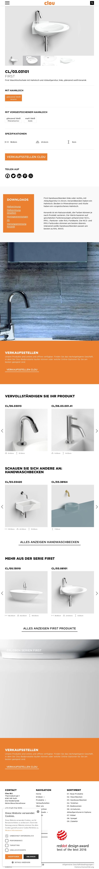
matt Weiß (30, 119)
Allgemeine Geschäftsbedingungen (77, 864)
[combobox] (38, 811)
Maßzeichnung (14, 206)
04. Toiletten (72, 803)
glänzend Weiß (13, 98)
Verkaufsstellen (42, 803)
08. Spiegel (72, 818)
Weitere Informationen (13, 830)
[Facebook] (7, 176)
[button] (22, 862)
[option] (49, 31)
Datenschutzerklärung (84, 867)
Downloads (41, 812)
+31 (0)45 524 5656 (13, 808)
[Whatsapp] (30, 176)
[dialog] (22, 837)
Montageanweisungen (17, 216)
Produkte (40, 800)
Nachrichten (41, 809)
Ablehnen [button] (31, 857)
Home (38, 794)
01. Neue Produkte (75, 794)
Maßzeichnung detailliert (14, 211)
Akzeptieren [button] (13, 857)
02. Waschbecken (74, 797)
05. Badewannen (74, 806)
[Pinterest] (25, 176)
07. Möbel (71, 815)
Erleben (39, 797)
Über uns (40, 806)
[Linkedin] (19, 176)
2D (8, 220)
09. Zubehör (72, 821)
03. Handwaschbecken (77, 800)
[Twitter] (13, 176)
